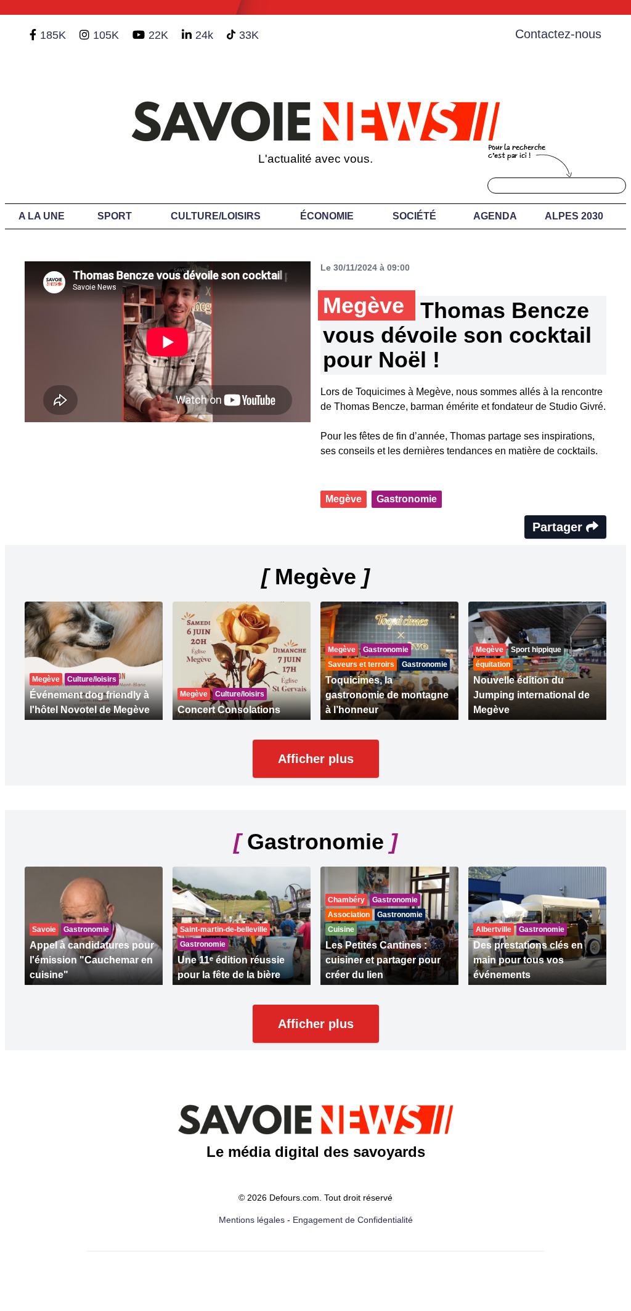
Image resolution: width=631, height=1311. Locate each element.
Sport (114, 216)
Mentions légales (252, 1220)
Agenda (495, 216)
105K (106, 35)
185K (53, 35)
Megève (343, 499)
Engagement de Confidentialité (353, 1220)
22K (158, 35)
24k (204, 35)
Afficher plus (316, 759)
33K (249, 35)
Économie (327, 216)
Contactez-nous (558, 34)
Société (414, 216)
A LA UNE (41, 216)
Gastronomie (407, 499)
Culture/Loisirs (216, 216)
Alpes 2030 (574, 216)
